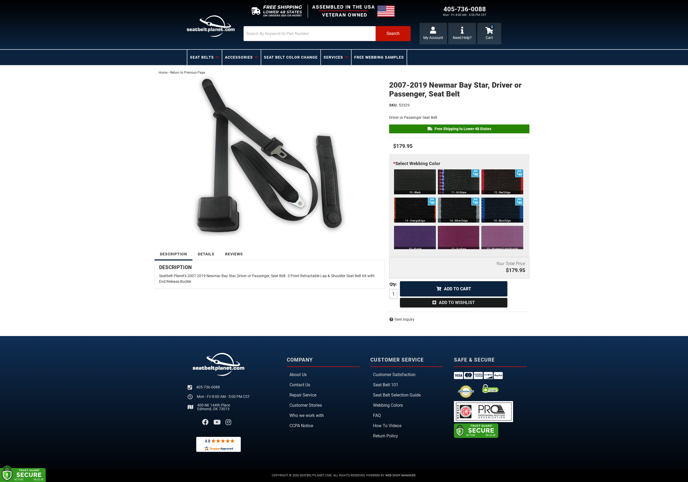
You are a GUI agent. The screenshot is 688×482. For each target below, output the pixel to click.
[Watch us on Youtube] (217, 422)
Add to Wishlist (457, 302)
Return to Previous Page (187, 72)
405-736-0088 (208, 387)
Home (163, 72)
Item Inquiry (404, 319)
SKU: (393, 105)
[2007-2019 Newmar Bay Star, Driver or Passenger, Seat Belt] (270, 156)
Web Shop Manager (400, 475)
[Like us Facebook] (205, 422)
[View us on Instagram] (228, 422)
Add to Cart (457, 288)
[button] (327, 33)
